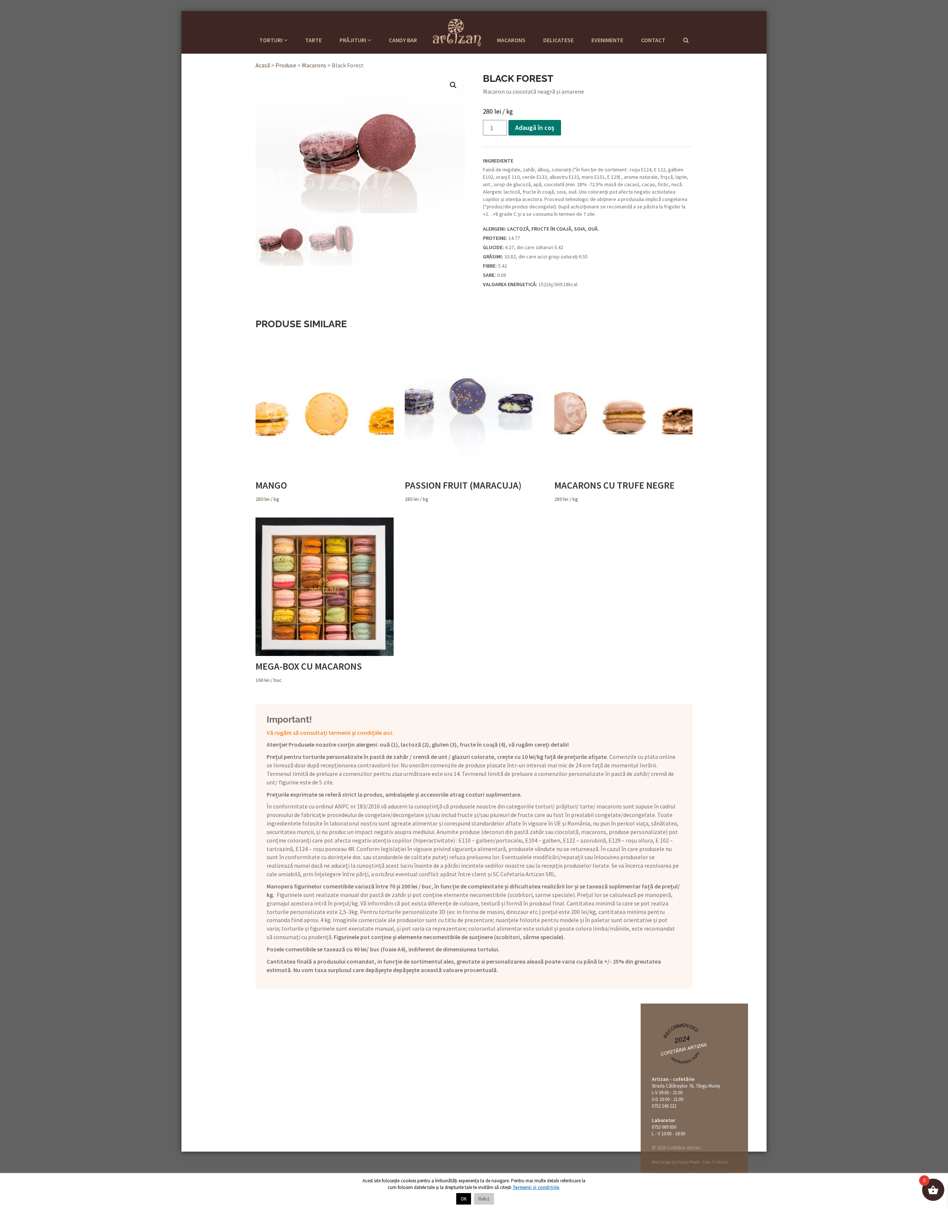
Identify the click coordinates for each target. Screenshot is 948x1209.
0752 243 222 (664, 1106)
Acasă (263, 65)
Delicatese (558, 40)
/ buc (309, 672)
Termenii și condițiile (536, 1187)
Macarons (511, 40)
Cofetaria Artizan (457, 31)
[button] (453, 85)
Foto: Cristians (715, 1162)
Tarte (313, 40)
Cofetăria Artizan (684, 1049)
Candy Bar (403, 40)
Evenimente (607, 40)
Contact (653, 40)
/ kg (271, 491)
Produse (286, 65)
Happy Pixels (688, 1162)
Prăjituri (353, 40)
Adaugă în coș (534, 127)
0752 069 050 (664, 1127)
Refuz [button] (484, 1199)
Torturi (271, 40)
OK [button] (464, 1199)
